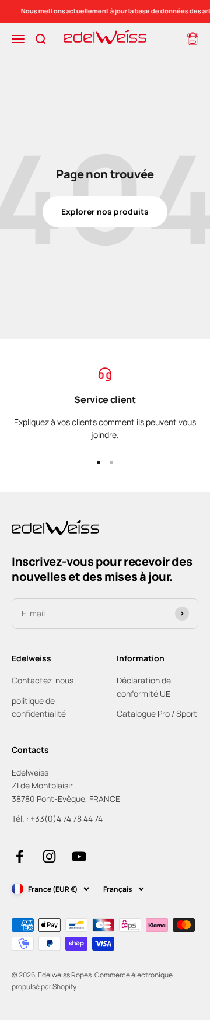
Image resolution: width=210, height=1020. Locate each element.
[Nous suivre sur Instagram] (49, 856)
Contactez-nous (43, 680)
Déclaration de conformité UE (144, 687)
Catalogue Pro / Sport (157, 713)
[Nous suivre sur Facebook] (19, 856)
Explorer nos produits (105, 211)
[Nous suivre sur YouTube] (79, 856)
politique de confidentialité (39, 707)
